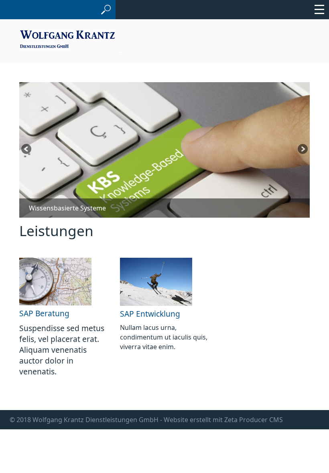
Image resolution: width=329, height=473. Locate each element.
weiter (302, 150)
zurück (27, 150)
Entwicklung (158, 313)
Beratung (52, 313)
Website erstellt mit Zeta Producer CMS (223, 419)
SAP (26, 313)
